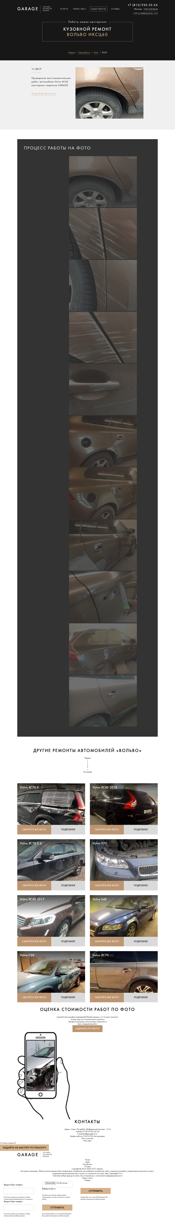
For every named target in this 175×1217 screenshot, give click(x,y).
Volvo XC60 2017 (32, 899)
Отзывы (115, 9)
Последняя (87, 772)
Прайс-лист (79, 9)
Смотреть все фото (34, 829)
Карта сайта (87, 1178)
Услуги (64, 9)
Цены (87, 1162)
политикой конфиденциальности (109, 1176)
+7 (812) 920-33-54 (143, 5)
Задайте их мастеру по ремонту (24, 1148)
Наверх (87, 1180)
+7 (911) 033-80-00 (150, 9)
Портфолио (87, 1164)
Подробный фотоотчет (44, 94)
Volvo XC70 (100, 955)
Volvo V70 (99, 843)
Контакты (87, 1122)
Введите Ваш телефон (13, 1185)
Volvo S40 (99, 899)
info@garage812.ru (90, 1134)
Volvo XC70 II (29, 787)
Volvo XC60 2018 (104, 787)
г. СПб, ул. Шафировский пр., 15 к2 (145, 13)
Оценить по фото (87, 1029)
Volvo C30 (27, 955)
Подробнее (68, 829)
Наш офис (87, 1141)
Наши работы (98, 9)
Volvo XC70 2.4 (31, 843)
